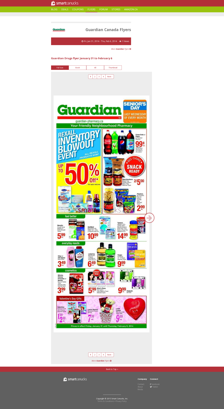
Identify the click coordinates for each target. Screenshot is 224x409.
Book (77, 67)
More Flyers (120, 49)
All (95, 67)
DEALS (64, 9)
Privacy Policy (121, 401)
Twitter (155, 387)
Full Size (60, 67)
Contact (141, 384)
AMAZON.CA (131, 9)
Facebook (155, 384)
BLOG (54, 9)
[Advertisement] (98, 14)
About (140, 387)
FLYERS (91, 9)
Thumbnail (112, 67)
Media (140, 389)
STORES (116, 9)
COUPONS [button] (78, 9)
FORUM (103, 9)
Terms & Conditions (105, 401)
